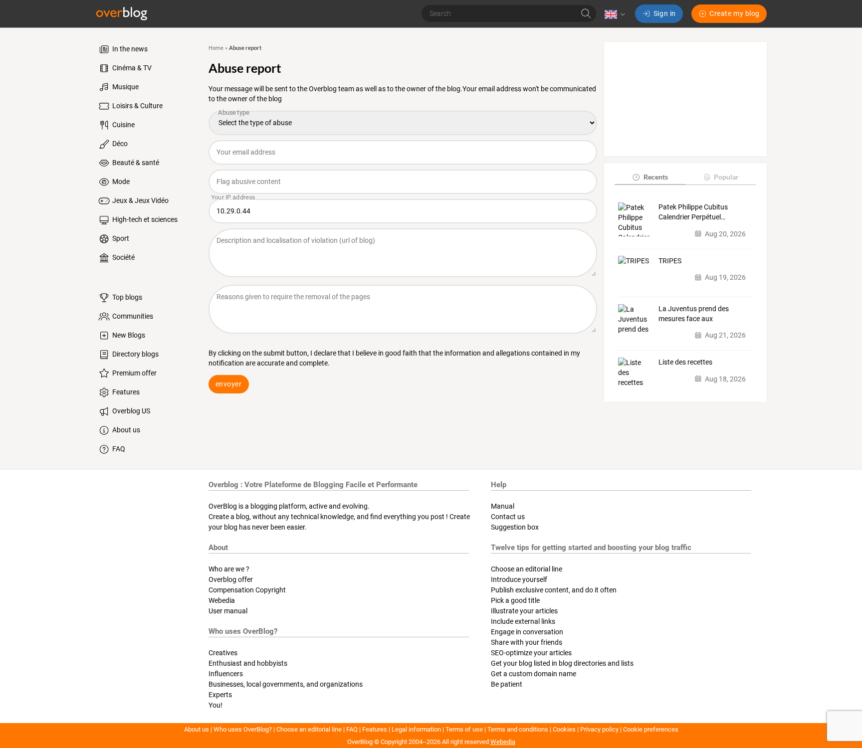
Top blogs (126, 297)
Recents (656, 177)
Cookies (564, 729)
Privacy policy (599, 729)
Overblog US (130, 411)
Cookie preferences (650, 729)
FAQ (118, 449)
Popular (726, 177)
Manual (502, 506)
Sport (120, 238)
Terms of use (464, 729)
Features (125, 392)
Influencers (226, 674)
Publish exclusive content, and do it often (554, 590)
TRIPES (669, 260)
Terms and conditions (517, 729)
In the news (129, 49)
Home (216, 48)
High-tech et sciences (144, 219)
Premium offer (134, 373)
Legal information (416, 729)
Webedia (222, 600)
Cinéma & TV (131, 68)
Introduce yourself (519, 579)
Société (123, 257)
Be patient (506, 684)
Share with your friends (526, 642)
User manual (228, 611)
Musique (125, 87)
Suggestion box (515, 527)
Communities (132, 316)
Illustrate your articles (524, 611)
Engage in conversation (527, 632)
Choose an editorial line (526, 569)
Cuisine (123, 125)
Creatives (223, 653)
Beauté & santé (135, 163)
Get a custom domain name (533, 674)
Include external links (523, 621)
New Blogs (128, 335)
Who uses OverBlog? (243, 729)
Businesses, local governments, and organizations (286, 684)
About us (125, 430)
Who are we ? (229, 569)
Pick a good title (515, 600)
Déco (119, 144)
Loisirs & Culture (137, 106)
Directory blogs (135, 354)
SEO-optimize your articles (531, 653)
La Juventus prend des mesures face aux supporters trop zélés (693, 314)
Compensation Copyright (247, 590)
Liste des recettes (685, 362)
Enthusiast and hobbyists (248, 663)
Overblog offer (231, 579)
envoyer (229, 384)
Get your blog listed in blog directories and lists (562, 663)
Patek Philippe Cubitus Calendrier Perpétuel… (693, 212)
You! (215, 705)
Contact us (508, 517)
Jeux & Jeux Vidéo (140, 200)
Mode (120, 182)
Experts (220, 695)
